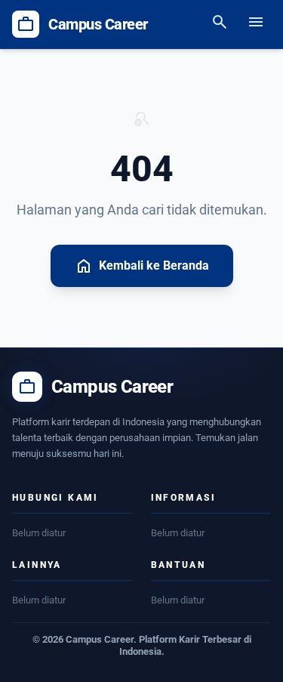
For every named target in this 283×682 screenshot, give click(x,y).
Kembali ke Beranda (142, 265)
